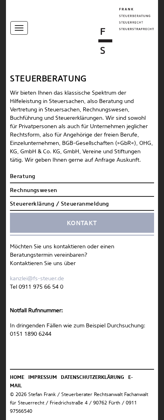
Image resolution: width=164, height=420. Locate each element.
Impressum (42, 377)
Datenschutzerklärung (92, 377)
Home (17, 377)
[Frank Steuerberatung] (126, 31)
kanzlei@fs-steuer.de (37, 278)
